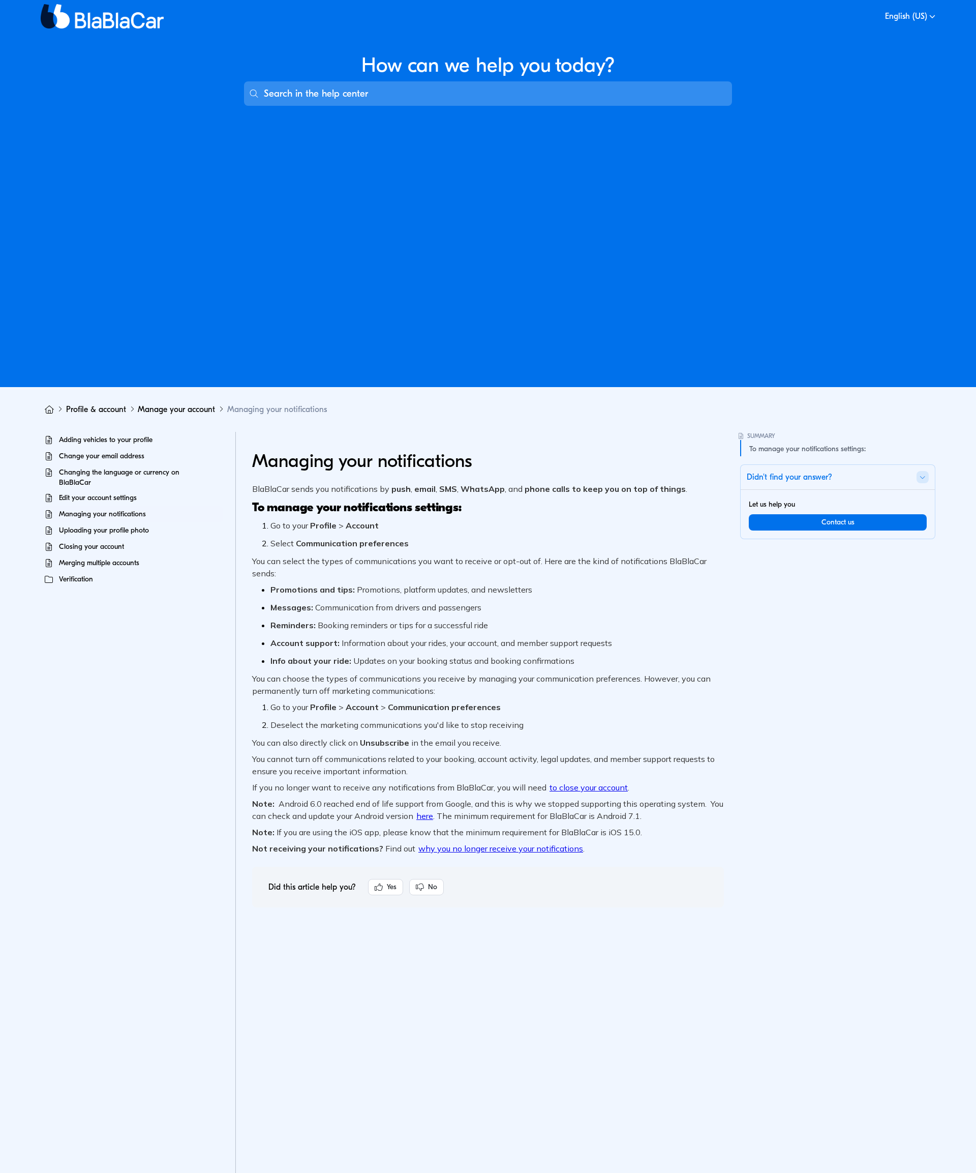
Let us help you (772, 504)
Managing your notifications (277, 409)
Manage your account (176, 409)
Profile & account (96, 409)
